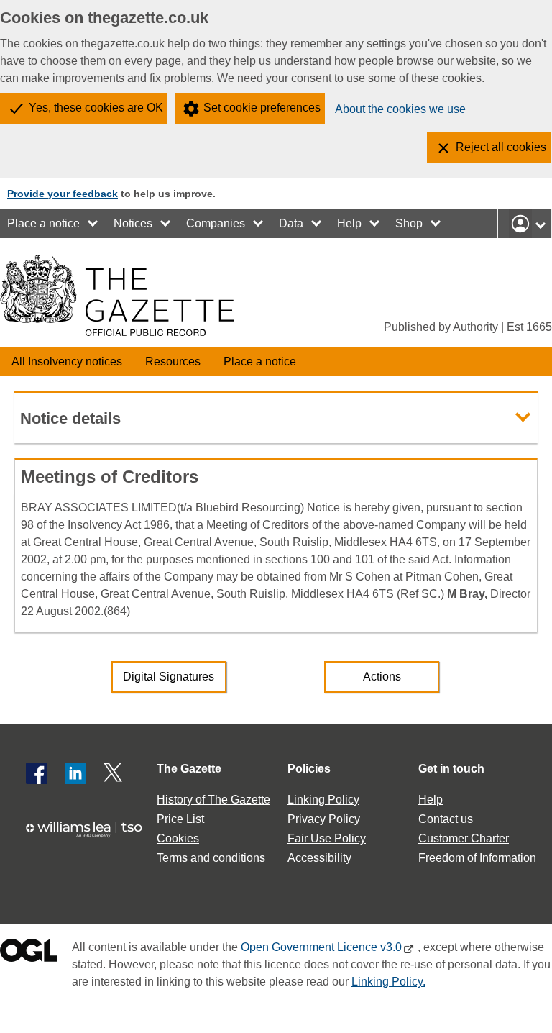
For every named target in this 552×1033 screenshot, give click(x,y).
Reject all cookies (501, 147)
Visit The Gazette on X (114, 773)
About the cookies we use (400, 109)
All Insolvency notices (67, 361)
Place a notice (43, 223)
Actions (382, 676)
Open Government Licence (29, 953)
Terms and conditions (211, 858)
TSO (89, 836)
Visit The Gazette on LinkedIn (75, 773)
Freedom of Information (477, 858)
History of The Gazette (213, 799)
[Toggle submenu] (93, 223)
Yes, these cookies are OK (96, 107)
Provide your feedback (62, 193)
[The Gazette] (117, 295)
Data (291, 223)
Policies (309, 769)
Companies (215, 223)
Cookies (178, 838)
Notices (133, 223)
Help (349, 223)
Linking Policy (323, 799)
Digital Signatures (168, 676)
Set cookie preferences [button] (262, 107)
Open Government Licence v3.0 (321, 947)
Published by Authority (441, 327)
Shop (409, 223)
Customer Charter (463, 838)
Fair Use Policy (327, 838)
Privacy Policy (324, 819)
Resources (173, 361)
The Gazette (189, 769)
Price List (180, 819)
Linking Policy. (388, 981)
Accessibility (319, 858)
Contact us (445, 819)
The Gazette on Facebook (36, 773)
